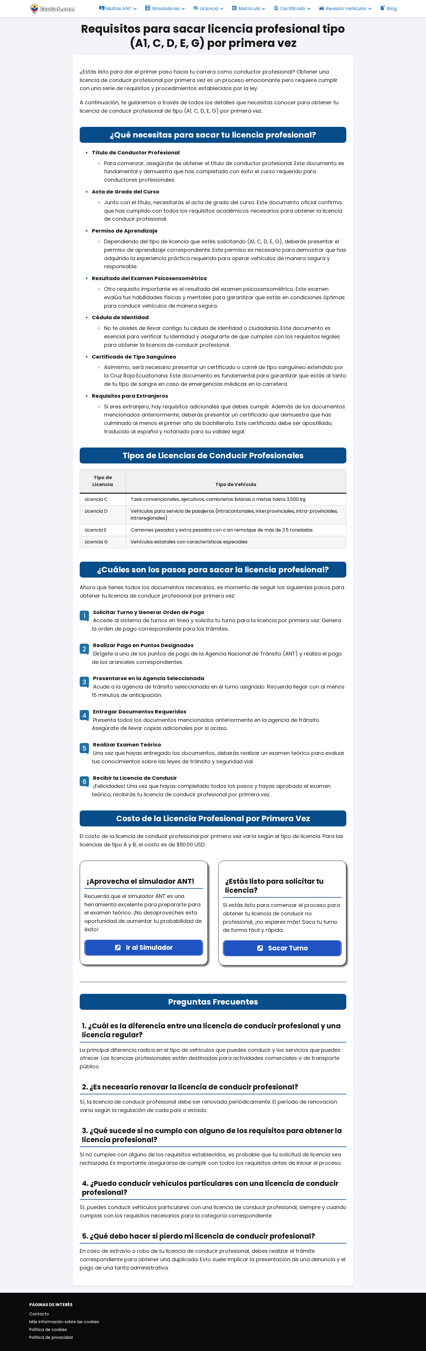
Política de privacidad (51, 1337)
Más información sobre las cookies (64, 1322)
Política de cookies (48, 1329)
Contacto (39, 1314)
